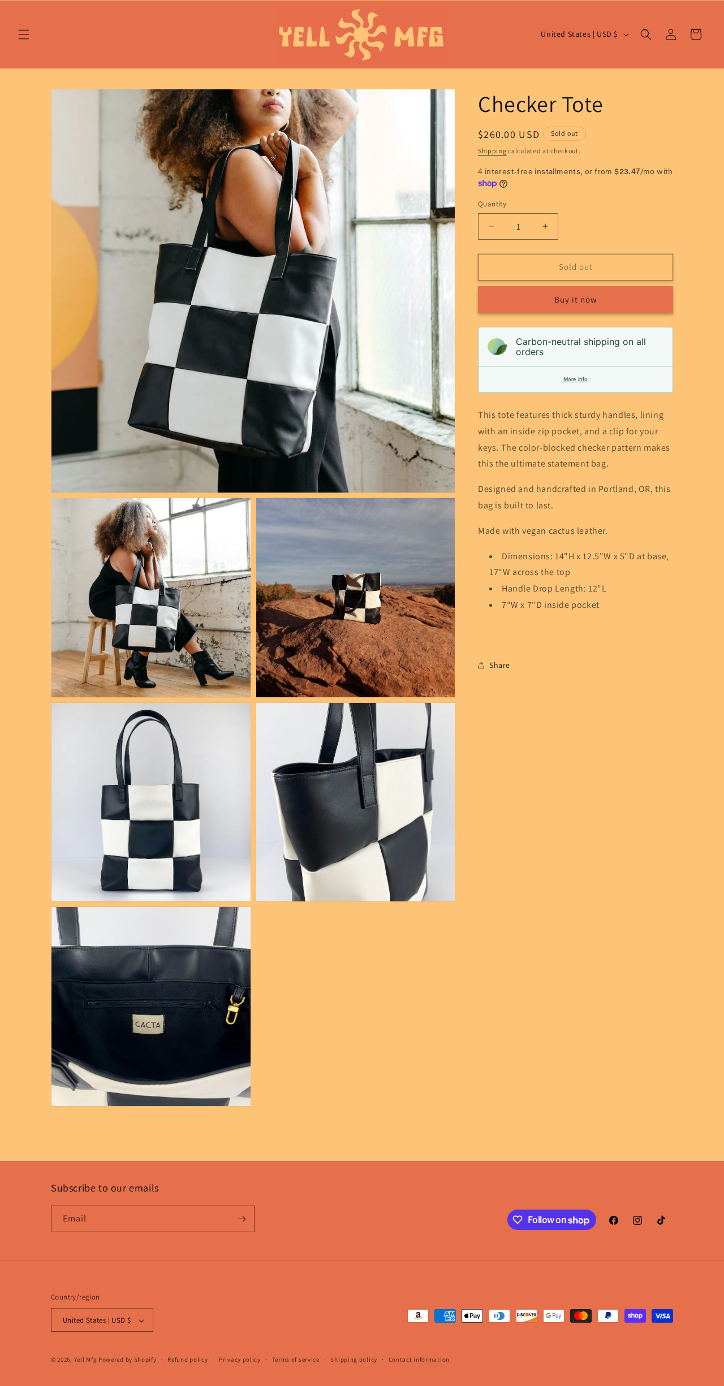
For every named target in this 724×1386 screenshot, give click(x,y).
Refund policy (187, 1359)
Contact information (419, 1359)
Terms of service (296, 1359)
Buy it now (575, 299)
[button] (23, 34)
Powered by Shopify (127, 1360)
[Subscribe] (241, 1219)
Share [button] (499, 665)
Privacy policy (240, 1359)
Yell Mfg (85, 1360)
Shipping (492, 150)
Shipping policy (353, 1359)
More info (575, 379)
